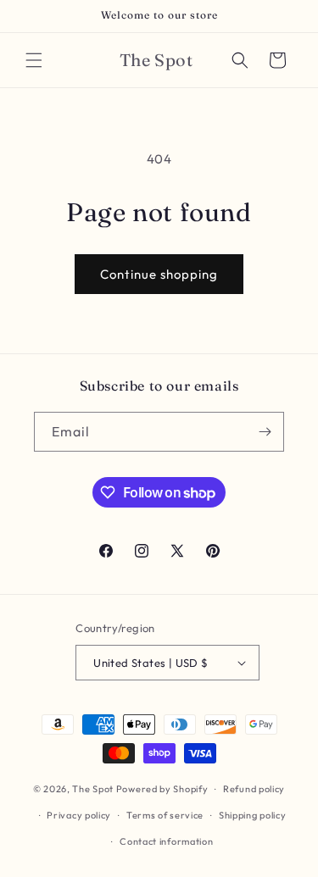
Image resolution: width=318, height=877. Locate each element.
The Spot (93, 789)
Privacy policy (79, 815)
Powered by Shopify (162, 789)
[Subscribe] (264, 432)
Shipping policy (253, 815)
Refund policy (254, 789)
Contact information (166, 841)
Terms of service (165, 815)
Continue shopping (159, 274)
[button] (34, 60)
